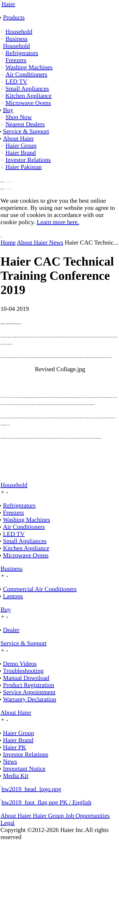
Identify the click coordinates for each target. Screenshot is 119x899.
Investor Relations (28, 159)
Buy (5, 609)
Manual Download (26, 677)
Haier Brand (20, 152)
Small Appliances (24, 541)
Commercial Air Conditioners (40, 589)
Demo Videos (20, 663)
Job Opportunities (87, 815)
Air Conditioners (24, 526)
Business (16, 38)
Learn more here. (58, 222)
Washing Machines (26, 519)
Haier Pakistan (23, 166)
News (56, 242)
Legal (7, 822)
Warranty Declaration (29, 699)
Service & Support (23, 643)
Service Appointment (29, 692)
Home (8, 242)
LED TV (14, 533)
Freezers (13, 512)
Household (18, 31)
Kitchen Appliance (26, 548)
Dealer (11, 629)
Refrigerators (19, 505)
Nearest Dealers (25, 124)
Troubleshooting (23, 670)
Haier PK (14, 747)
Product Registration (28, 685)
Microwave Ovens (25, 555)
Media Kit (15, 775)
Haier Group (21, 145)
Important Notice (24, 768)
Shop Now (18, 117)
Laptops (13, 596)
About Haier (33, 242)
